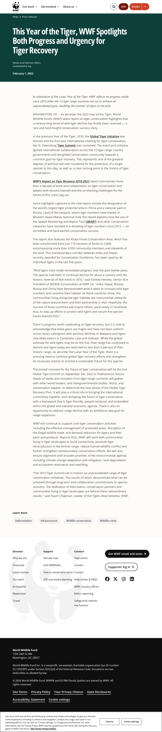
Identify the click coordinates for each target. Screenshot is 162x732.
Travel (16, 600)
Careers (79, 565)
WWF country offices (86, 586)
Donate (136, 6)
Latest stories (21, 572)
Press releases (29, 17)
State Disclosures (99, 692)
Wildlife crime (108, 520)
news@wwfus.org (22, 66)
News (16, 17)
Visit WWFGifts (52, 565)
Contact (79, 572)
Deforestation (23, 520)
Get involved (48, 6)
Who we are (20, 558)
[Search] (113, 6)
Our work (28, 6)
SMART (91, 221)
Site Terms (20, 692)
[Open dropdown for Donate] (145, 6)
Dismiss (109, 721)
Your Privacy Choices (68, 692)
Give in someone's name (58, 572)
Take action (81, 558)
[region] (81, 722)
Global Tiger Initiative (104, 136)
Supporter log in (119, 567)
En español (19, 586)
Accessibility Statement (29, 699)
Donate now (51, 558)
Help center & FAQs (85, 579)
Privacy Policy (40, 692)
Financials (18, 565)
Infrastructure (49, 520)
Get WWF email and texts (125, 554)
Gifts (123, 6)
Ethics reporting (83, 593)
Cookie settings (59, 699)
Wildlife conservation (78, 520)
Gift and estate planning (58, 579)
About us (68, 6)
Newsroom (19, 593)
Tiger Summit (66, 145)
